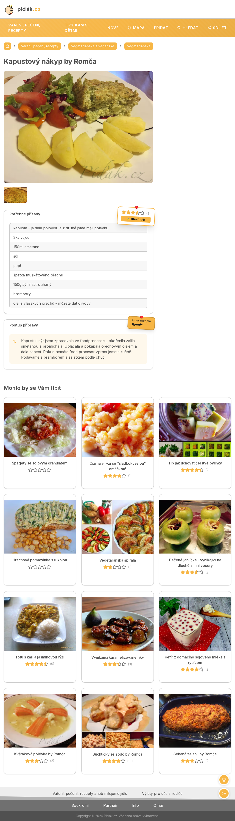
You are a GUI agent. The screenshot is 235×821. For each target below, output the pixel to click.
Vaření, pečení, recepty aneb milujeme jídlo (90, 793)
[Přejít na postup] (223, 793)
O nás (159, 805)
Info (135, 805)
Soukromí (80, 805)
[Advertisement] (195, 86)
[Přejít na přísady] (223, 779)
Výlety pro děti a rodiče (162, 793)
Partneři (110, 805)
